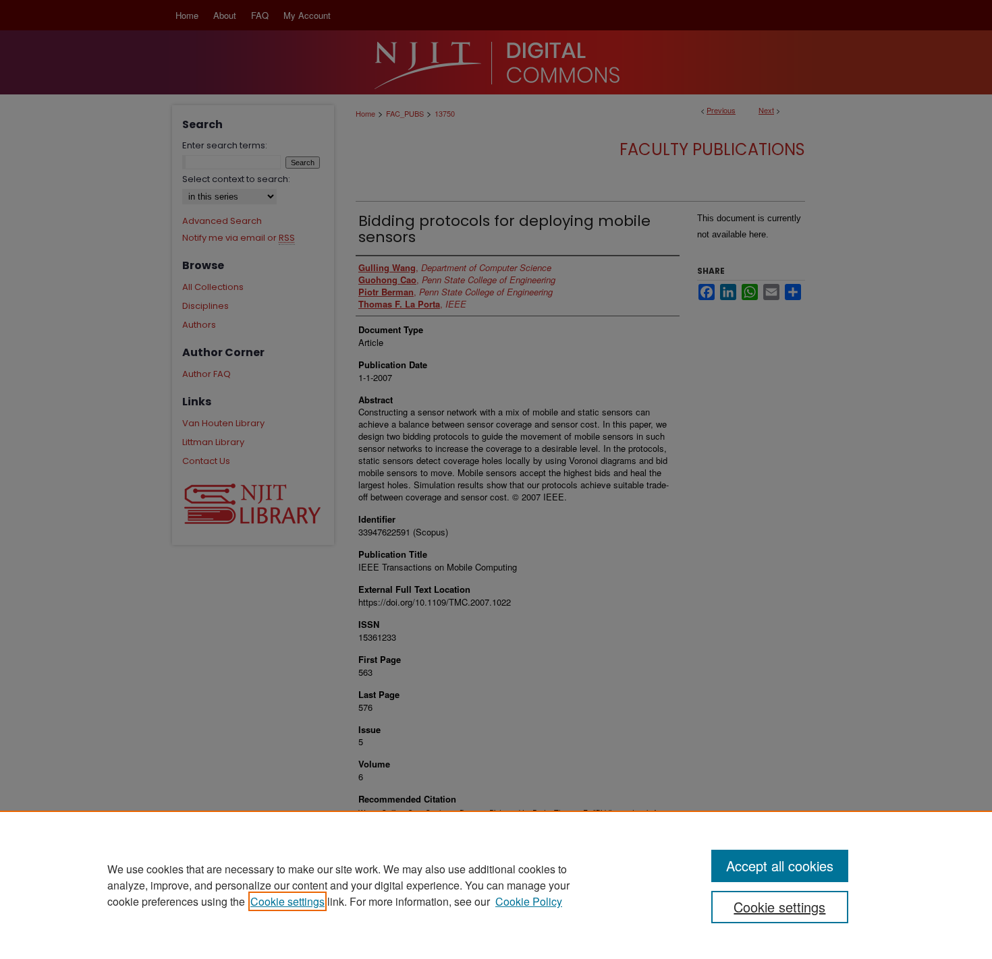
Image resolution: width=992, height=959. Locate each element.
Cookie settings (287, 901)
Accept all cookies (779, 865)
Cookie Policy (528, 901)
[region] (496, 885)
